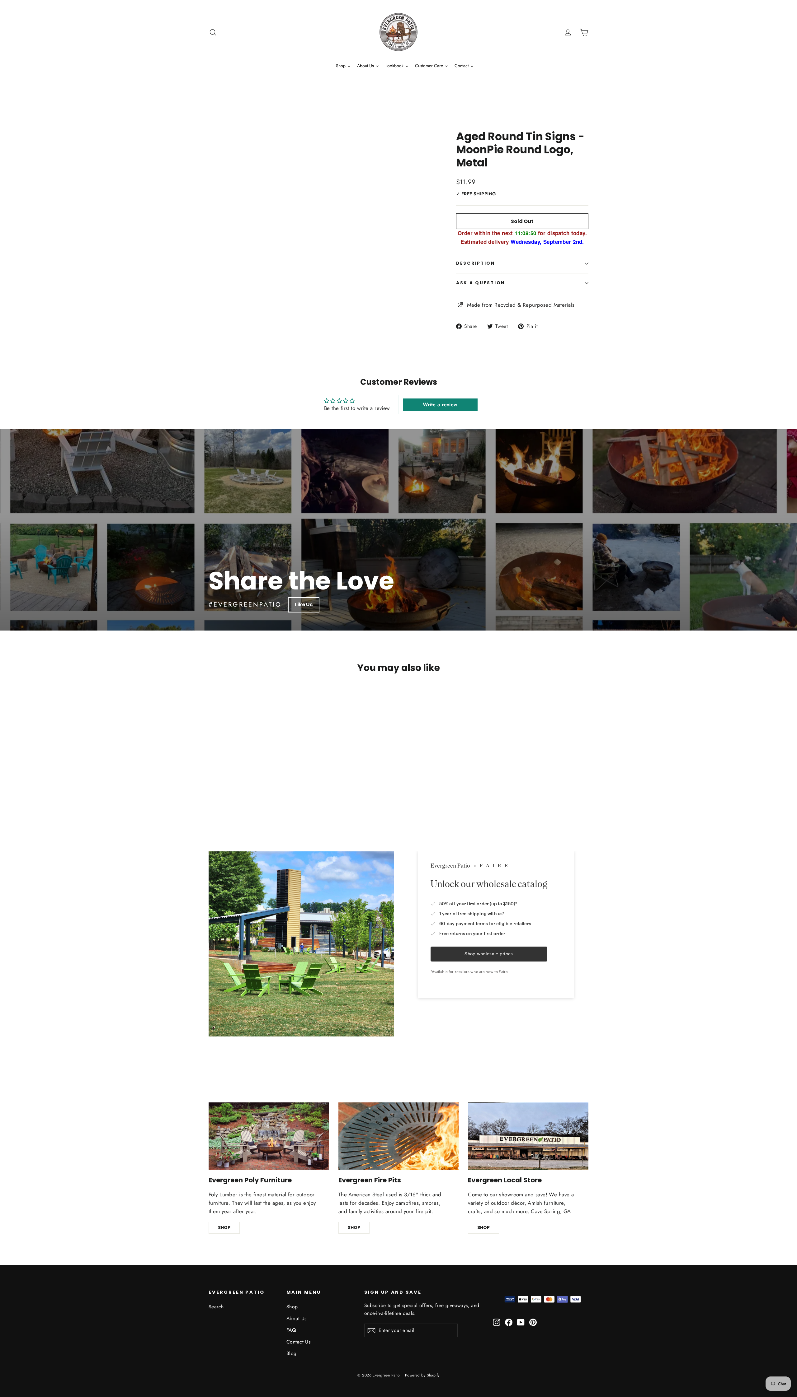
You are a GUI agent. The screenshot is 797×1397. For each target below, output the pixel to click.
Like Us (304, 604)
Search (216, 1306)
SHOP (224, 1227)
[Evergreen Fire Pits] (398, 1136)
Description (475, 263)
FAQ (291, 1330)
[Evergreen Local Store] (528, 1136)
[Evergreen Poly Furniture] (269, 1136)
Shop (292, 1306)
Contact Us (298, 1341)
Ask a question (480, 283)
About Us (296, 1318)
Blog (291, 1353)
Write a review (440, 404)
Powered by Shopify (422, 1375)
